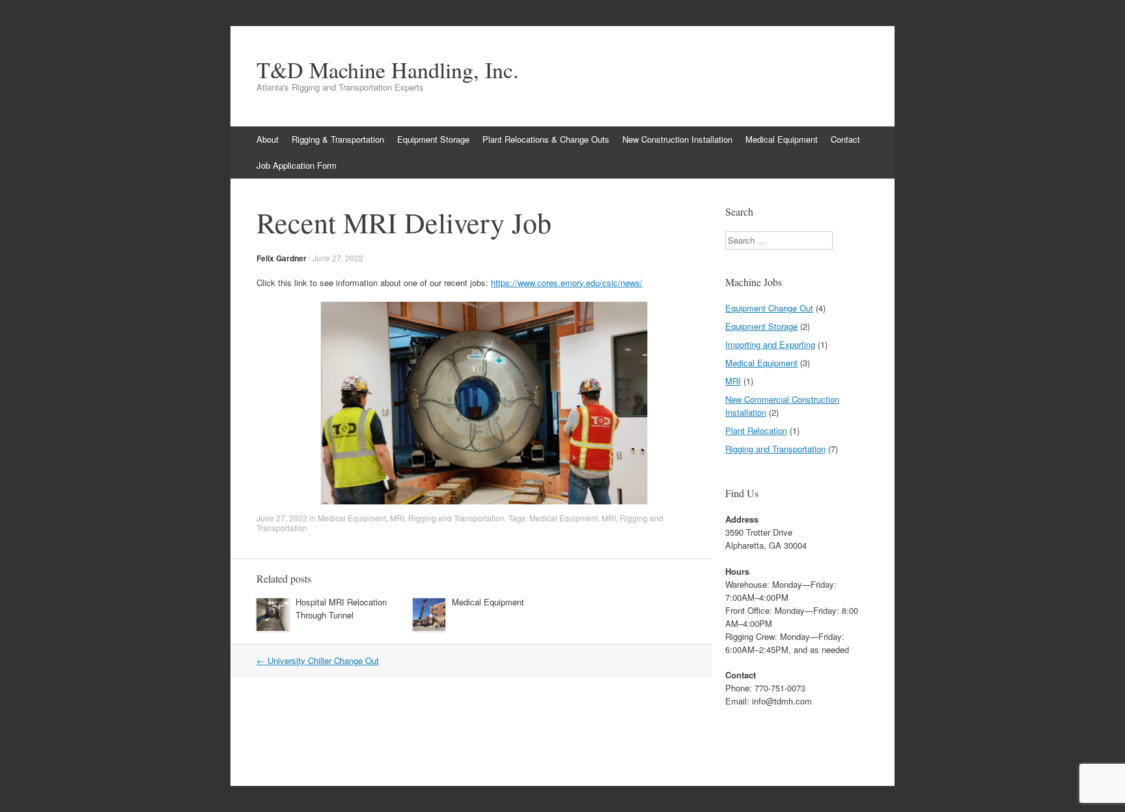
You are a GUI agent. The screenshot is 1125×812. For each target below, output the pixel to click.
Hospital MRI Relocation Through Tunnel (341, 608)
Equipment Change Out (769, 308)
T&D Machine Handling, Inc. (388, 70)
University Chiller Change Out (318, 660)
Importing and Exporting (770, 344)
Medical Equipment (781, 139)
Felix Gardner (282, 258)
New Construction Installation (677, 139)
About (268, 139)
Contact (845, 139)
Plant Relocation (756, 430)
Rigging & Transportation (338, 139)
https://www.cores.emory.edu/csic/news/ (567, 282)
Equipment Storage (433, 139)
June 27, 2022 (337, 257)
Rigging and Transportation (456, 517)
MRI (397, 517)
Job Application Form (297, 165)
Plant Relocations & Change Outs (545, 139)
